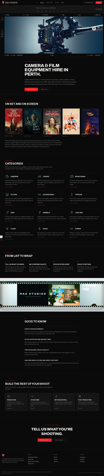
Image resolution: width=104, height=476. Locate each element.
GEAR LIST (100, 9)
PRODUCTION (49, 2)
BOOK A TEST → (44, 89)
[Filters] (50, 11)
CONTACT (99, 2)
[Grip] (58, 11)
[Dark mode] (1, 237)
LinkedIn (82, 459)
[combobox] (53, 8)
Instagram (82, 457)
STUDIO (57, 2)
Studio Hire (31, 463)
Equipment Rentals (33, 457)
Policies (56, 461)
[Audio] (66, 11)
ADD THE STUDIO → (59, 440)
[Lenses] (42, 11)
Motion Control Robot (33, 461)
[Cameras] (38, 11)
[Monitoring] (46, 11)
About (55, 457)
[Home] (37, 2)
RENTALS (42, 2)
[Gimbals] (62, 11)
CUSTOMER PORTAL (89, 2)
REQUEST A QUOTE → (31, 89)
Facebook (82, 461)
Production (30, 459)
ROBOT (62, 2)
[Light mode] (1, 239)
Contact (56, 459)
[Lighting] (54, 11)
